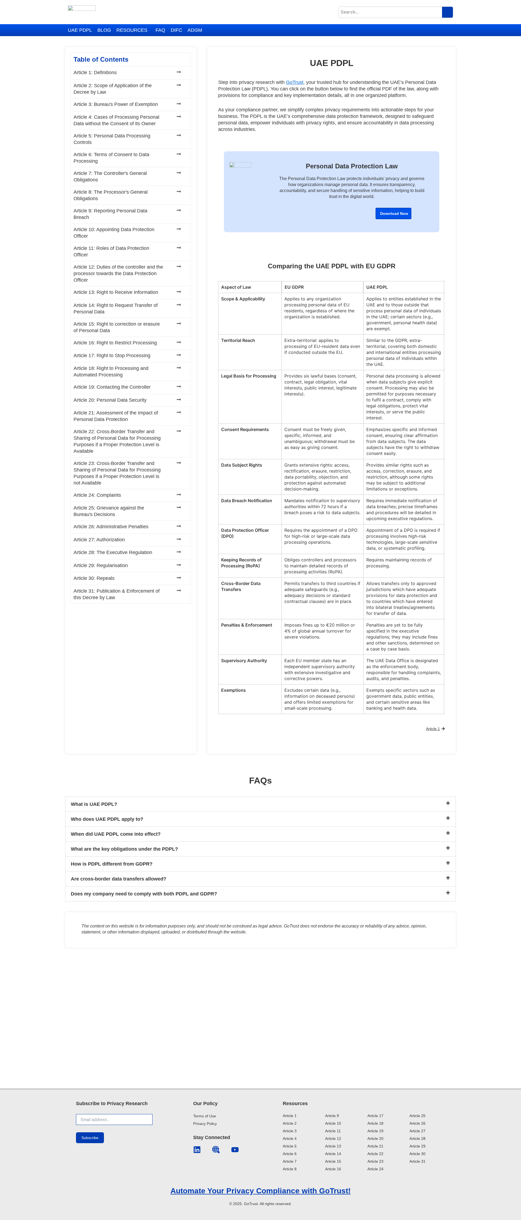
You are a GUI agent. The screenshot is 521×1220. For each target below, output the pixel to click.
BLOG (104, 30)
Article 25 (417, 1116)
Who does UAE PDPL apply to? (107, 819)
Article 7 (290, 1161)
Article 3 (290, 1131)
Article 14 (333, 1154)
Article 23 (375, 1161)
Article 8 (290, 1169)
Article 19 (375, 1131)
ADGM (195, 30)
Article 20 (375, 1138)
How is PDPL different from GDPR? (112, 864)
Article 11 (333, 1131)
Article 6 (290, 1154)
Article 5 (290, 1146)
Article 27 (417, 1131)
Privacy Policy (205, 1123)
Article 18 (375, 1123)
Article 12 (333, 1138)
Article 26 (417, 1123)
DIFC (176, 30)
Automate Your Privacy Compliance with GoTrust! (260, 1191)
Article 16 (333, 1169)
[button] (133, 30)
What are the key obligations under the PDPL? (124, 849)
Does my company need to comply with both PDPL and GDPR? (144, 894)
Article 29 (417, 1146)
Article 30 (417, 1154)
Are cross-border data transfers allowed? (118, 879)
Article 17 (375, 1116)
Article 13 (333, 1146)
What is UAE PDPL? (94, 804)
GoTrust (294, 82)
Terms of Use (204, 1116)
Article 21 (375, 1146)
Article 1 (290, 1116)
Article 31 (417, 1161)
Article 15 (333, 1161)
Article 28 (417, 1138)
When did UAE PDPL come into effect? (116, 834)
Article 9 (332, 1116)
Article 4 (290, 1138)
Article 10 (333, 1123)
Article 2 (290, 1123)
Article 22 (375, 1154)
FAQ (160, 30)
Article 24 (375, 1169)
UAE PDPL (80, 30)
